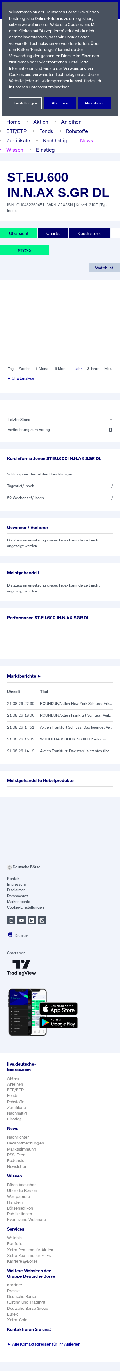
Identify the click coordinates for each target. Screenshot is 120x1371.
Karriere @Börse (22, 1261)
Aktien (40, 121)
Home (13, 121)
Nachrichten (18, 1137)
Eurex (12, 1314)
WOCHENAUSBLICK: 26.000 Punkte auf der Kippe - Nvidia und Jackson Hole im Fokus (76, 739)
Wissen (14, 149)
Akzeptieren (94, 103)
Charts (53, 233)
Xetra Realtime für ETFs (29, 1255)
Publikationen (19, 1214)
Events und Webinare (26, 1219)
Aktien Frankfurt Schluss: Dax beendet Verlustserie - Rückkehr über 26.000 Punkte (76, 727)
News (86, 140)
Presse (13, 1290)
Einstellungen (25, 103)
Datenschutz (17, 895)
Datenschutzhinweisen (49, 87)
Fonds (46, 131)
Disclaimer (16, 890)
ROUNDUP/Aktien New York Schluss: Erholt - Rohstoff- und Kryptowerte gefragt (76, 703)
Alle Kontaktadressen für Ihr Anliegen (43, 1344)
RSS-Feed (16, 1155)
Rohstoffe (77, 131)
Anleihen (71, 121)
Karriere (14, 1285)
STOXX (25, 250)
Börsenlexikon (20, 1208)
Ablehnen (60, 103)
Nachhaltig (55, 140)
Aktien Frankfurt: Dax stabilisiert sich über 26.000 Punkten (76, 750)
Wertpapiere (18, 1196)
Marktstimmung (21, 1149)
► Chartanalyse (20, 378)
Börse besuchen (21, 1184)
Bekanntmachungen (25, 1143)
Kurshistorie (89, 233)
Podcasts (15, 1160)
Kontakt (13, 878)
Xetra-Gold (17, 1320)
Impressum (16, 884)
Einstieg (45, 149)
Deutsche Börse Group (27, 1308)
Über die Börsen (22, 1190)
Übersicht (18, 233)
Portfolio (14, 1243)
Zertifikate (18, 140)
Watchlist (104, 268)
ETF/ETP (16, 131)
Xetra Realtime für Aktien (30, 1249)
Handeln (15, 1202)
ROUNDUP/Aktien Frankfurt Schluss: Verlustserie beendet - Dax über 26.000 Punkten (76, 715)
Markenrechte (18, 901)
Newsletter (17, 1166)
